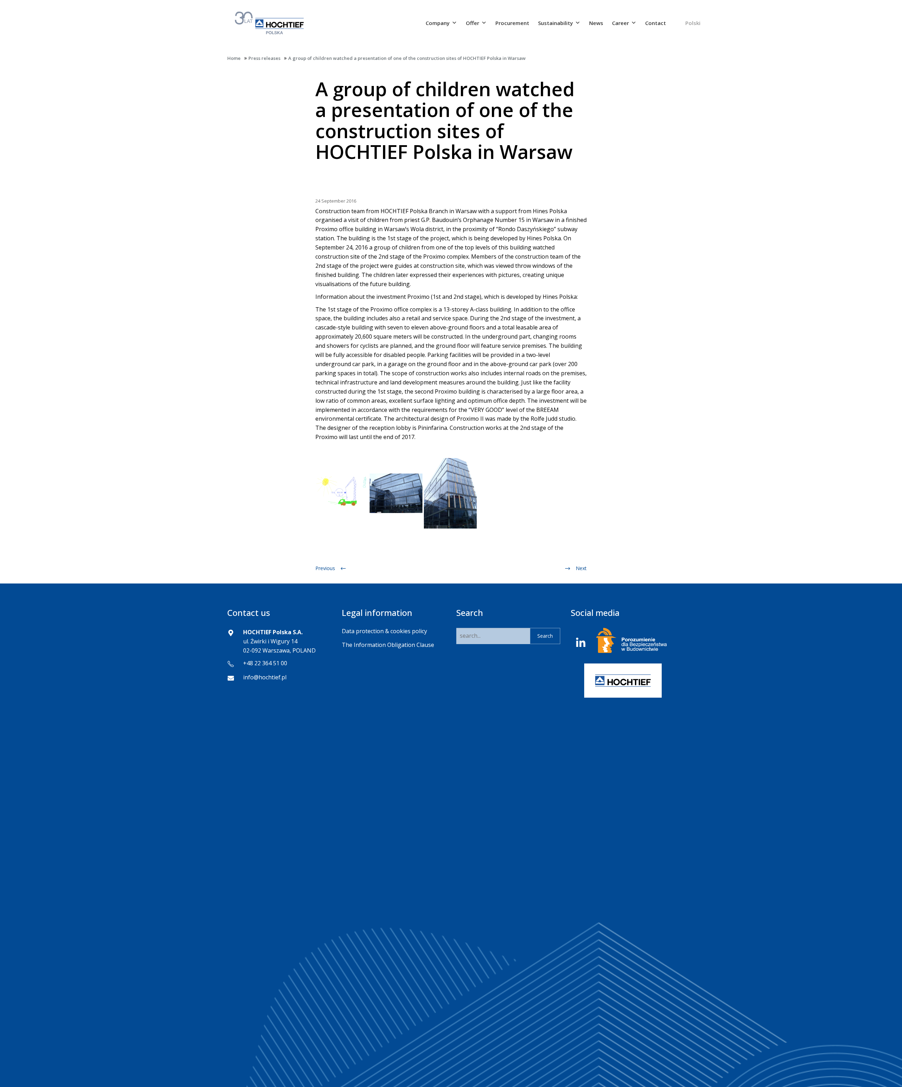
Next (581, 568)
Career (620, 22)
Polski (692, 22)
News (596, 22)
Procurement (512, 22)
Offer (472, 22)
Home (234, 58)
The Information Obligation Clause (388, 645)
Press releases (264, 58)
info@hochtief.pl (264, 677)
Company (438, 22)
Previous (325, 568)
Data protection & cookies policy (384, 631)
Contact (655, 22)
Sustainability (555, 22)
